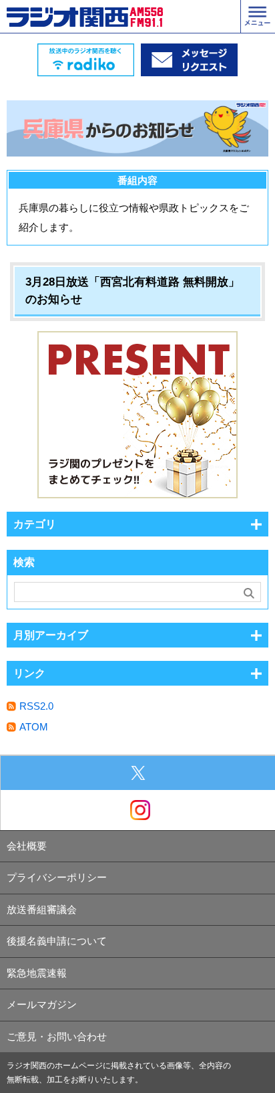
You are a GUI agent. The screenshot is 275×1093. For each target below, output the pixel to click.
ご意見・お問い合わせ (57, 1036)
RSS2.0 (36, 706)
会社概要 (27, 846)
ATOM (33, 726)
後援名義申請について (57, 941)
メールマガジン (42, 1004)
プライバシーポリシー (57, 877)
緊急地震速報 (37, 973)
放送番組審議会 (42, 909)
